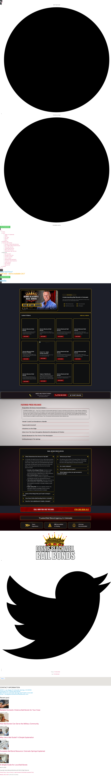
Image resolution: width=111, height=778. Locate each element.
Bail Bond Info (5, 241)
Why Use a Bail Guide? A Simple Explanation (17, 737)
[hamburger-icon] (1, 230)
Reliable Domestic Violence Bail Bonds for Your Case (20, 710)
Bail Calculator (8, 253)
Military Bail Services (9, 249)
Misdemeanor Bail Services (10, 251)
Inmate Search (8, 262)
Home (3, 231)
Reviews (6, 238)
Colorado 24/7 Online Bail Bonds (10, 691)
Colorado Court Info (9, 255)
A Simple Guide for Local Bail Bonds (13, 765)
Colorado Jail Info (8, 256)
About (3, 233)
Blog (6, 240)
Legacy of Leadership (9, 234)
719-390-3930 (57, 671)
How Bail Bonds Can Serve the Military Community (19, 724)
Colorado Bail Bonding (7, 242)
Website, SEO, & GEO (4, 774)
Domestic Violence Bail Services (12, 244)
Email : (14, 694)
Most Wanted (7, 263)
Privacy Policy (3, 772)
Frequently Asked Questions (11, 260)
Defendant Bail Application (10, 259)
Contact (4, 266)
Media (6, 235)
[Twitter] (56, 669)
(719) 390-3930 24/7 (81, 509)
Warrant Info (7, 265)
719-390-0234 (56, 674)
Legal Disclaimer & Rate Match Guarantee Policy (24, 772)
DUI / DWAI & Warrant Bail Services (12, 245)
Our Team (7, 237)
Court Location (8, 258)
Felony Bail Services (9, 247)
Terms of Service (10, 772)
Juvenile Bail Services (9, 248)
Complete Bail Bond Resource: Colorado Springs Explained (22, 751)
